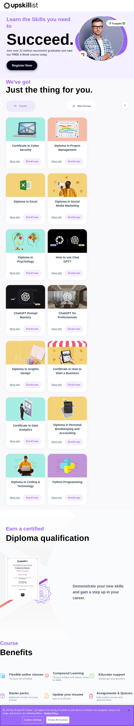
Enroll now (32, 161)
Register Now (22, 65)
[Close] (128, 710)
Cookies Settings (33, 720)
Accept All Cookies (57, 720)
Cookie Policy (51, 713)
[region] (67, 715)
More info (15, 161)
